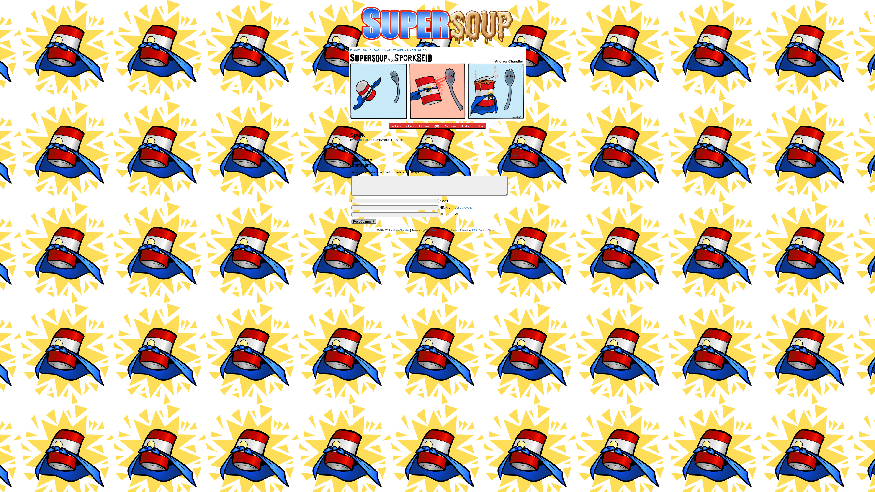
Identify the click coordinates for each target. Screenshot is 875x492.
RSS (474, 230)
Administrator (362, 139)
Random (450, 126)
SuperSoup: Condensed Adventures (395, 49)
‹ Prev (410, 126)
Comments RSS (513, 155)
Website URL (449, 214)
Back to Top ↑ (486, 230)
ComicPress (450, 230)
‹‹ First (396, 126)
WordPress (431, 230)
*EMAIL (456, 207)
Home (355, 49)
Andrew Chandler (399, 230)
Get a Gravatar (464, 207)
